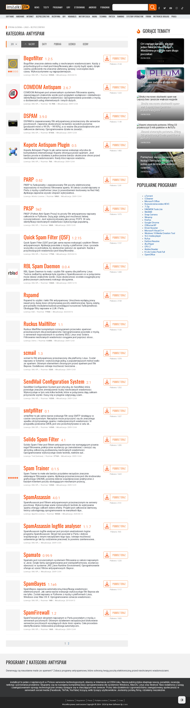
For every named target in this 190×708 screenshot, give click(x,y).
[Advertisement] (160, 279)
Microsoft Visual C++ (154, 230)
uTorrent (149, 196)
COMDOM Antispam (42, 87)
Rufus (147, 238)
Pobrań (57, 44)
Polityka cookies (101, 700)
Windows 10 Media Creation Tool (160, 233)
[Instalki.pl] (18, 7)
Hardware (20, 16)
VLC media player (153, 236)
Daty (44, 44)
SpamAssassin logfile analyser (52, 525)
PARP (29, 179)
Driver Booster (151, 228)
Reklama (70, 700)
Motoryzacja (84, 16)
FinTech (112, 16)
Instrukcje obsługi (161, 16)
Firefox (148, 220)
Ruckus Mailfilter (40, 323)
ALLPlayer (149, 244)
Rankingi (120, 16)
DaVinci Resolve (152, 241)
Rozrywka (56, 16)
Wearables (72, 16)
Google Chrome (152, 222)
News (36, 7)
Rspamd (31, 295)
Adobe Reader (151, 249)
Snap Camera (151, 214)
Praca (90, 700)
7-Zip (147, 206)
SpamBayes (35, 583)
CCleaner (149, 198)
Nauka (94, 16)
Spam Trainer (36, 468)
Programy (57, 7)
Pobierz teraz (119, 58)
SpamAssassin (37, 497)
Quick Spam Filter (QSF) (47, 237)
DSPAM (30, 115)
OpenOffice (150, 254)
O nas (120, 700)
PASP (29, 208)
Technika (102, 16)
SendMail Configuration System (54, 381)
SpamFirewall (36, 612)
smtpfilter (33, 410)
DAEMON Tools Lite (154, 209)
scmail (30, 352)
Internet (30, 16)
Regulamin (80, 700)
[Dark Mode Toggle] (182, 700)
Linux (26, 27)
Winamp (148, 217)
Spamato (32, 554)
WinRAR (148, 212)
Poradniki (105, 7)
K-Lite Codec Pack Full (155, 252)
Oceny (85, 44)
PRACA (173, 16)
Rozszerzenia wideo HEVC (157, 204)
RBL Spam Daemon (42, 266)
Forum (148, 16)
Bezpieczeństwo (42, 16)
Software (10, 16)
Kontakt (113, 700)
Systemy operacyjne (134, 16)
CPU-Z (148, 246)
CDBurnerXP (150, 225)
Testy (46, 7)
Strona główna (15, 27)
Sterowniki (79, 7)
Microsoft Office (152, 201)
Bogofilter (33, 58)
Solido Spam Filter (41, 439)
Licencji (72, 44)
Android (92, 7)
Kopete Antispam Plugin (47, 144)
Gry (68, 7)
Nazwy (32, 44)
